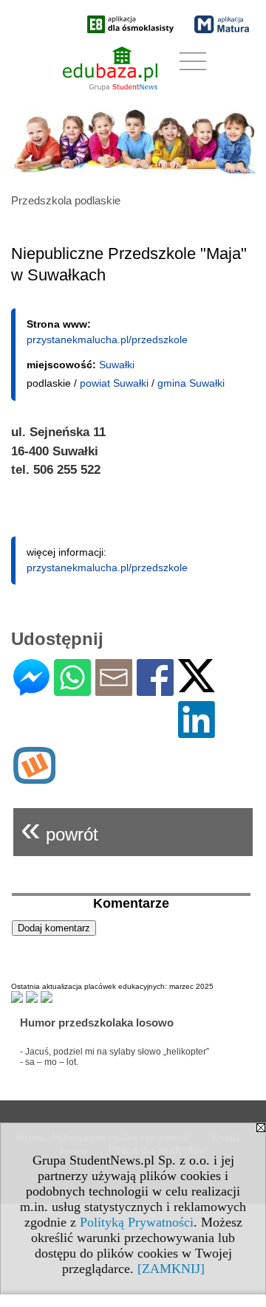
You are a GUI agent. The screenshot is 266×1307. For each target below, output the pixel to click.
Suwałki (116, 364)
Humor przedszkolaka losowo (97, 1022)
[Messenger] (31, 690)
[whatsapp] (72, 690)
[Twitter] (196, 686)
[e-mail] (113, 690)
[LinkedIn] (196, 732)
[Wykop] (34, 777)
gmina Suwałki (191, 383)
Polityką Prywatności (137, 1222)
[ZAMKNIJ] (171, 1268)
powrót (59, 828)
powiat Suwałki (114, 383)
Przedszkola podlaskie (65, 200)
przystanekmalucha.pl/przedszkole (107, 339)
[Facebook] (155, 690)
